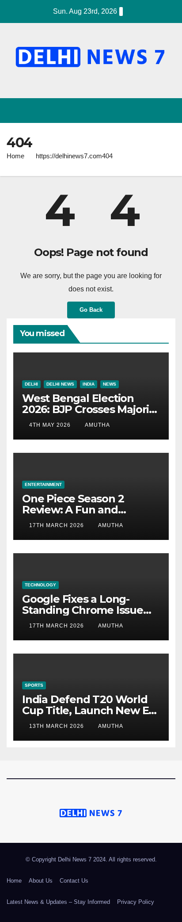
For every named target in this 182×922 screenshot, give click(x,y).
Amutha (97, 425)
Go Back (91, 309)
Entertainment (43, 484)
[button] (152, 110)
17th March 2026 (57, 525)
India (89, 384)
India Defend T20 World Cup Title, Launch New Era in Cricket (90, 710)
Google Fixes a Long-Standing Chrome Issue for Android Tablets (82, 610)
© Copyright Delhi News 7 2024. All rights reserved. (91, 859)
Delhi (31, 384)
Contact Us (74, 880)
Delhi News (60, 384)
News (109, 384)
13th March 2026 (57, 726)
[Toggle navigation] (168, 111)
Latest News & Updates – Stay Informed (58, 902)
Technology (40, 584)
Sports (34, 685)
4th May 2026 (50, 425)
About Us (41, 880)
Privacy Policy (135, 902)
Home (15, 156)
